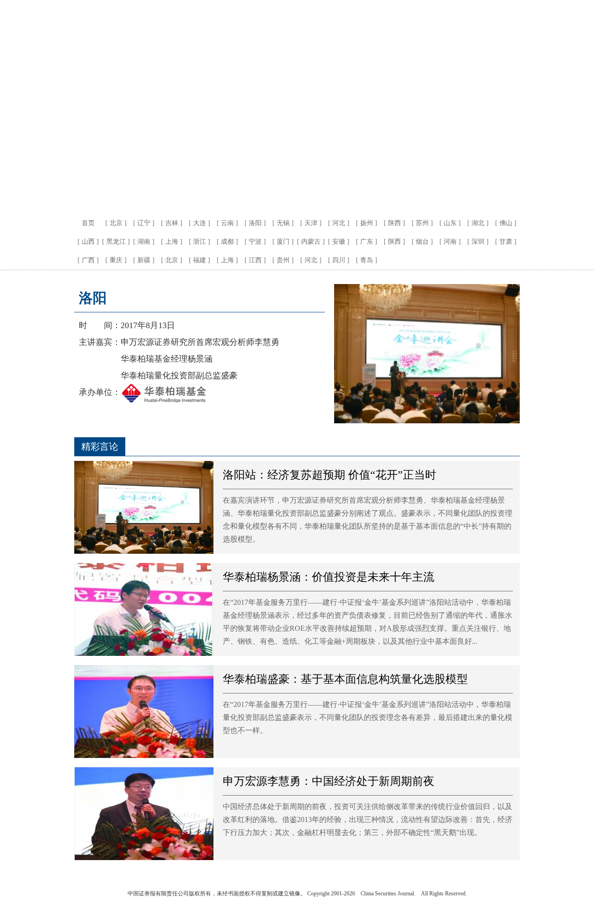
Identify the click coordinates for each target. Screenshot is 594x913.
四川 (338, 260)
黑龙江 (116, 241)
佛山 (505, 223)
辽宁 (143, 223)
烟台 (422, 241)
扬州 (366, 223)
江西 (255, 260)
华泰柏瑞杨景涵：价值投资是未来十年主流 (328, 577)
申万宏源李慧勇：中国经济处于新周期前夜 (328, 781)
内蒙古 (311, 241)
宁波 (255, 241)
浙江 (199, 241)
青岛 (366, 260)
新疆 (143, 260)
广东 (366, 241)
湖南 (143, 241)
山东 (450, 223)
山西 (88, 241)
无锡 (283, 223)
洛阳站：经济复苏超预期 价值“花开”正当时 (329, 475)
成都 (227, 241)
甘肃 (505, 241)
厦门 (283, 241)
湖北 (477, 223)
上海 (171, 241)
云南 (227, 223)
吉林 (171, 223)
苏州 (422, 223)
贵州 (283, 260)
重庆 (116, 260)
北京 (116, 223)
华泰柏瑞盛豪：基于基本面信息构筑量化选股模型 (345, 679)
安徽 (338, 241)
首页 (88, 223)
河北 (338, 223)
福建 (199, 260)
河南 (450, 241)
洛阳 (255, 223)
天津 (310, 223)
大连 (199, 223)
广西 (88, 260)
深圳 (477, 241)
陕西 (394, 223)
